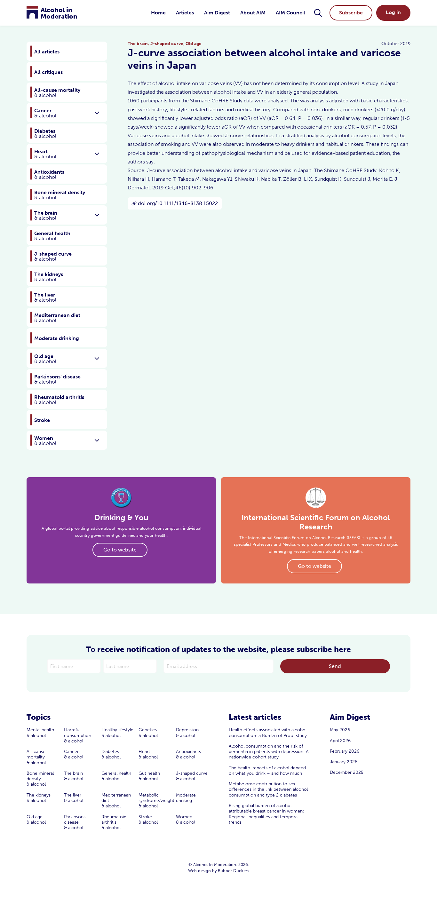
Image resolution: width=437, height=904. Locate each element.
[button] (318, 12)
